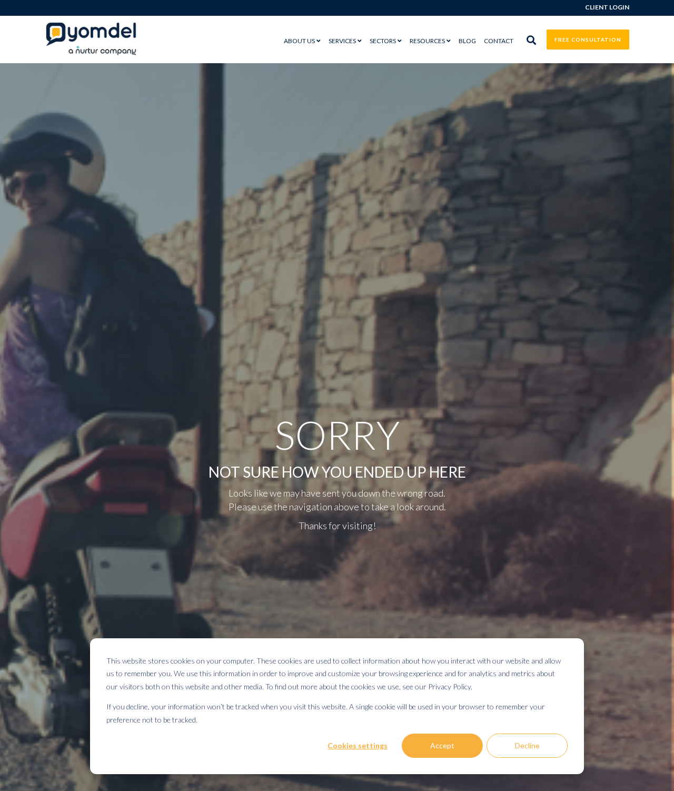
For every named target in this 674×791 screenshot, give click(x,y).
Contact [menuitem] (498, 41)
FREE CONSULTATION (587, 39)
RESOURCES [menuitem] (427, 41)
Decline (527, 745)
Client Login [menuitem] (607, 7)
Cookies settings (358, 745)
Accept (442, 745)
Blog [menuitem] (467, 41)
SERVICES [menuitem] (342, 41)
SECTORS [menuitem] (383, 41)
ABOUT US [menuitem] (299, 41)
